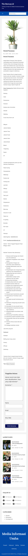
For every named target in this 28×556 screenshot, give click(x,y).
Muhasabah (8, 517)
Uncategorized (15, 441)
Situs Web (8, 418)
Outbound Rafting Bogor (17, 477)
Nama (7, 403)
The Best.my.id (8, 4)
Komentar (8, 385)
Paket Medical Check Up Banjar (18, 466)
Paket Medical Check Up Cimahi (18, 454)
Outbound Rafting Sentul (17, 443)
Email (6, 410)
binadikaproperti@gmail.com (13, 240)
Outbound (5, 332)
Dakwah (8, 515)
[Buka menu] (2, 13)
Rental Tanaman (10, 363)
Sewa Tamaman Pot (8, 88)
